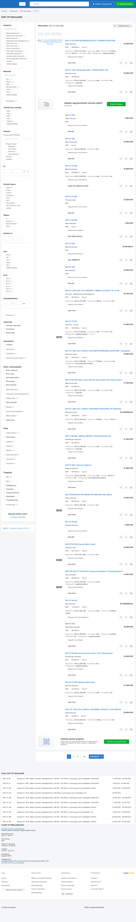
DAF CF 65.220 (71, 522)
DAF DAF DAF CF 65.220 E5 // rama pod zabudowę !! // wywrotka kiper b (94, 571)
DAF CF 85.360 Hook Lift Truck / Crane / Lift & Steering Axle (89, 653)
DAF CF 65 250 (71, 220)
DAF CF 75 (6, 783)
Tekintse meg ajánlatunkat (116, 741)
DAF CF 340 (7, 821)
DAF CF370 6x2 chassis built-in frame (80, 544)
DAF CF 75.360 (71, 166)
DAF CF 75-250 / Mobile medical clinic (80, 682)
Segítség (5, 882)
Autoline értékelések (38, 889)
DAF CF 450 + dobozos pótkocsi (78, 465)
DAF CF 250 (70, 267)
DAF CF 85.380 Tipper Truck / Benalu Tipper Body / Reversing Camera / (93, 380)
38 (84, 757)
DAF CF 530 (70, 624)
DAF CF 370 (7, 802)
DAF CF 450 (7, 788)
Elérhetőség (6, 885)
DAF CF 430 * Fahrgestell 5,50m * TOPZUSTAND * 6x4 (86, 70)
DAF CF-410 (70, 243)
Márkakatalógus (36, 892)
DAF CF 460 (70, 139)
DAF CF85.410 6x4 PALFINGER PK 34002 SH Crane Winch (88, 495)
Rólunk (4, 878)
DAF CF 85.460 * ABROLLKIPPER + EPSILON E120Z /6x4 (88, 436)
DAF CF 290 (7, 812)
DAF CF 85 (6, 778)
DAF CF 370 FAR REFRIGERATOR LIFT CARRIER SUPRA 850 (90, 41)
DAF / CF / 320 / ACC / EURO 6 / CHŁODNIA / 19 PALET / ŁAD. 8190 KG (93, 709)
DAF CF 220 (70, 115)
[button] (126, 63)
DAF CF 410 (7, 793)
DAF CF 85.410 (71, 600)
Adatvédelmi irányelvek (39, 882)
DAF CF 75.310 (71, 321)
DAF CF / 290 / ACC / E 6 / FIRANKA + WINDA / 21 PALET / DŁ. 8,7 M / (92, 291)
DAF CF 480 (7, 817)
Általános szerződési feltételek (41, 878)
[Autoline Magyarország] (9, 4)
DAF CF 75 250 (71, 197)
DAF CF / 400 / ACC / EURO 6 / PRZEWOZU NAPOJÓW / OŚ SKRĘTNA (93, 409)
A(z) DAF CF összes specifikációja (12, 828)
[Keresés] (31, 4)
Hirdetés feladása (116, 104)
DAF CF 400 (7, 807)
